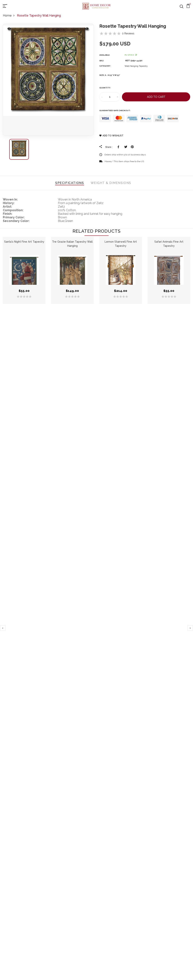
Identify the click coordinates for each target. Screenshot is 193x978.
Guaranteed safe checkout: (115, 110)
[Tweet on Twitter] (125, 147)
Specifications (69, 183)
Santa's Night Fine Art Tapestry (24, 241)
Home (7, 15)
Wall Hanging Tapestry (136, 66)
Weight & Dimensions (111, 183)
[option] (48, 79)
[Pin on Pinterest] (132, 147)
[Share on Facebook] (119, 147)
